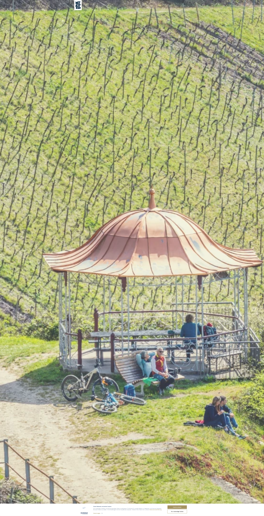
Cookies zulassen (177, 507)
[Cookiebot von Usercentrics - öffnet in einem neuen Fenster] (84, 513)
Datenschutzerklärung (155, 509)
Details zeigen (96, 513)
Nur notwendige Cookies (177, 511)
